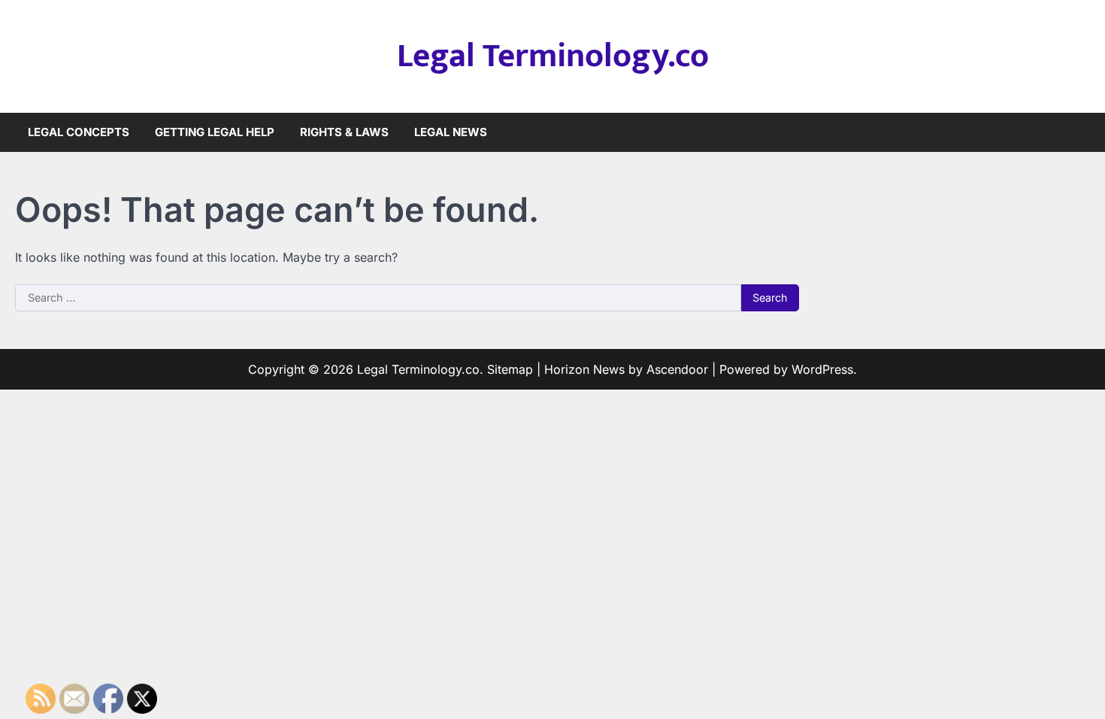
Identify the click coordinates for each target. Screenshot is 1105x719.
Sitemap (510, 369)
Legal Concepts (78, 132)
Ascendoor (677, 369)
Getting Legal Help (214, 132)
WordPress (822, 369)
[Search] (1078, 132)
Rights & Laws (344, 132)
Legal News (450, 132)
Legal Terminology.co (553, 56)
